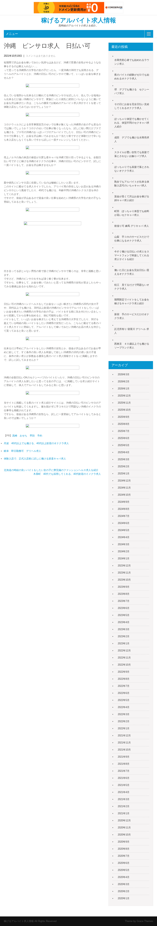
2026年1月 (123, 388)
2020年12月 (124, 820)
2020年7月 (123, 855)
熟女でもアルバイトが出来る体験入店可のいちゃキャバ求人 (131, 183)
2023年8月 (123, 593)
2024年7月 (123, 516)
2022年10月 (124, 664)
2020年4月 (123, 877)
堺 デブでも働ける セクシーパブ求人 (131, 91)
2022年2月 (123, 721)
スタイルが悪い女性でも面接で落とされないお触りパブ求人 (131, 154)
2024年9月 (123, 501)
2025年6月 (123, 438)
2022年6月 (123, 693)
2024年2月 (123, 551)
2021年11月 (124, 742)
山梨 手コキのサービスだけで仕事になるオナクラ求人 (131, 238)
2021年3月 (123, 799)
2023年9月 (123, 586)
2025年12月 (124, 395)
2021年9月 (123, 756)
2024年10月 (124, 494)
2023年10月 (124, 579)
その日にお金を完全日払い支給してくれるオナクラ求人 (131, 106)
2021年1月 (123, 813)
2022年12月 (124, 650)
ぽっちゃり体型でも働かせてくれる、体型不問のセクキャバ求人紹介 (131, 122)
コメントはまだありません (41, 55)
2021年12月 (124, 735)
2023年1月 (123, 643)
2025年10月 (124, 409)
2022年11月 (124, 657)
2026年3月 (123, 374)
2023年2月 (123, 636)
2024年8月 (123, 508)
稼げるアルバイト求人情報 (78, 20)
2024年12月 (124, 480)
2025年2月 (123, 466)
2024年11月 (124, 487)
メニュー (12, 33)
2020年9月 (123, 841)
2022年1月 (123, 728)
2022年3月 (123, 714)
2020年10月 (124, 834)
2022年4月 (123, 707)
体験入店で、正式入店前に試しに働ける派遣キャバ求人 (35, 458)
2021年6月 (123, 778)
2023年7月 (123, 601)
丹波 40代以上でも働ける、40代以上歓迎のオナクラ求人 (36, 443)
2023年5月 (123, 615)
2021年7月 (123, 770)
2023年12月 (124, 565)
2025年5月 (123, 445)
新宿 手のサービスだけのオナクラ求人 (131, 316)
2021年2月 (123, 806)
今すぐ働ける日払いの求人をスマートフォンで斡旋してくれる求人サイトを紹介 (131, 255)
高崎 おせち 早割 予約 (27, 435)
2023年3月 (123, 629)
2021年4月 (123, 792)
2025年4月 (123, 452)
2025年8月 (123, 424)
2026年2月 (123, 381)
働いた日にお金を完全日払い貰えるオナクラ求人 (131, 272)
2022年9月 (123, 671)
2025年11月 (124, 402)
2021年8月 (123, 763)
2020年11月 (124, 827)
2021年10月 (124, 749)
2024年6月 (123, 523)
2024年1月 (123, 558)
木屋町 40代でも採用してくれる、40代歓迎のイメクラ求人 (67, 473)
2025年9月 (123, 416)
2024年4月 (123, 537)
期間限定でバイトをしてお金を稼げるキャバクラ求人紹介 (131, 301)
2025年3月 (123, 459)
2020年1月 (123, 898)
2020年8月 (123, 848)
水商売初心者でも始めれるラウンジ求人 (131, 62)
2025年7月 (123, 431)
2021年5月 (123, 785)
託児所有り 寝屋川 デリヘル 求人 (131, 331)
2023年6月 (123, 608)
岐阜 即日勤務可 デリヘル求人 (22, 451)
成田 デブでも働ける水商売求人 (131, 139)
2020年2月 (123, 891)
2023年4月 (123, 622)
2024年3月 (123, 544)
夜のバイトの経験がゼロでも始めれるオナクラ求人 (131, 76)
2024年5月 (123, 530)
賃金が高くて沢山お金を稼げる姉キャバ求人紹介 (131, 198)
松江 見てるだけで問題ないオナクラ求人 (131, 286)
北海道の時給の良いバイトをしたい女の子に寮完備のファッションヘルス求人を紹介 (51, 470)
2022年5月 (123, 700)
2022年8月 (123, 678)
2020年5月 (123, 870)
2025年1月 (123, 473)
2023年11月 (124, 572)
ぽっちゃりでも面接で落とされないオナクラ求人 (131, 169)
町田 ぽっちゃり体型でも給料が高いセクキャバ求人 (131, 213)
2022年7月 (123, 686)
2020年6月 (123, 863)
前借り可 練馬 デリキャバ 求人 (131, 225)
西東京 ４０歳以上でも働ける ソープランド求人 (131, 345)
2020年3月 (123, 884)
